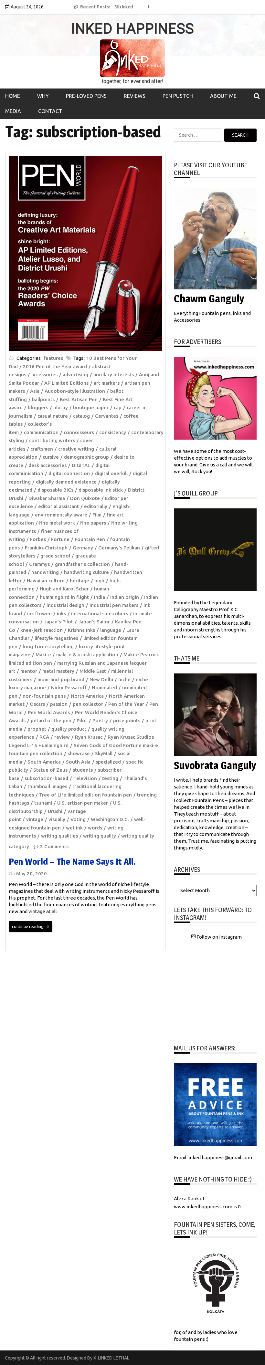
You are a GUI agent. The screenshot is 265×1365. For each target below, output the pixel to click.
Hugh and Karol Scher (64, 588)
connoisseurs (79, 432)
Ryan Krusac (88, 737)
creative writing (76, 449)
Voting (78, 819)
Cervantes (106, 416)
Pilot (82, 720)
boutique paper (91, 407)
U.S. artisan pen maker (82, 803)
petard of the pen (51, 720)
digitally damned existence (66, 482)
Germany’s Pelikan (119, 547)
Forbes (38, 539)
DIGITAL (81, 465)
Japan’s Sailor (94, 621)
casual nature (52, 416)
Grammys (39, 564)
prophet (36, 729)
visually (56, 819)
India (99, 597)
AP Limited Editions (66, 383)
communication (41, 432)
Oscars (37, 704)
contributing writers (52, 440)
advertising (75, 374)
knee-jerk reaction (41, 630)
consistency (112, 432)
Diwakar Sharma (46, 498)
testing (110, 778)
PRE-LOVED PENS (86, 96)
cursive (51, 457)
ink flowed (39, 613)
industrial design (65, 605)
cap (118, 407)
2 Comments (54, 846)
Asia (34, 391)
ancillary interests (113, 374)
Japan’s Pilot (58, 621)
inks (61, 613)
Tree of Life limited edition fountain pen (85, 794)
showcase (79, 753)
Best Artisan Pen (79, 399)
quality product (68, 729)
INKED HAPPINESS (132, 28)
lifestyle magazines (56, 638)
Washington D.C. (110, 819)
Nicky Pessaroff (69, 687)
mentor (28, 671)
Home (12, 96)
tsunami (43, 803)
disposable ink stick (101, 490)
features (53, 358)
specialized (108, 762)
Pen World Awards (49, 712)
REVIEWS (134, 96)
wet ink (74, 827)
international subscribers (99, 613)
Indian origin (124, 597)
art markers (107, 383)
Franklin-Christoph (46, 547)
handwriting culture (86, 572)
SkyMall (103, 753)
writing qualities (59, 836)
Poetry (100, 720)
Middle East (93, 671)
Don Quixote (85, 498)
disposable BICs (55, 490)
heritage (79, 580)
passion (59, 704)
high (99, 580)
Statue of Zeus (50, 770)
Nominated (104, 687)
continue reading (28, 926)
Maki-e (43, 654)
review (62, 737)
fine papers (93, 523)
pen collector (88, 704)
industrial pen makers (114, 605)
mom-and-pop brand (60, 679)
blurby (60, 407)
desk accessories (47, 465)
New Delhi (101, 679)
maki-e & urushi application (87, 654)
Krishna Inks (81, 630)
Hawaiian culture (46, 580)
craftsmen (41, 449)
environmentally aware (61, 514)
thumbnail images (47, 786)
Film (96, 514)
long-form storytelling (48, 646)
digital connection (69, 473)
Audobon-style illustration (75, 391)
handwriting (45, 572)
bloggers (38, 407)
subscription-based (46, 778)
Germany (83, 547)
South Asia (78, 762)
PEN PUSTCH (178, 96)
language (110, 630)
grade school (55, 555)
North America (87, 696)
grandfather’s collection (82, 564)
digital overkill (111, 473)
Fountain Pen (90, 539)
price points (126, 720)
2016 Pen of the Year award (55, 366)
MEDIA (13, 111)
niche (124, 679)
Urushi (55, 811)
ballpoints (43, 399)
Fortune (60, 539)
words (95, 827)
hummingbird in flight (64, 597)
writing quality (99, 836)
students (83, 770)
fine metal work (57, 523)
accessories (44, 374)
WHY (43, 96)
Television (85, 778)
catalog (81, 416)
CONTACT (50, 111)
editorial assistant (58, 506)
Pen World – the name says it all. (72, 861)
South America (44, 762)
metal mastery (58, 671)
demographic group (86, 457)
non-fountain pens (44, 696)
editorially (95, 506)
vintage (34, 819)
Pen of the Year (126, 704)
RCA (44, 737)
